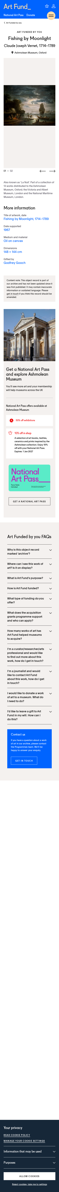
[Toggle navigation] (51, 15)
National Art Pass (13, 15)
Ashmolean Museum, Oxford (30, 52)
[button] (29, 501)
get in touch (13, 293)
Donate (30, 15)
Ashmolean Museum (17, 410)
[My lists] (47, 6)
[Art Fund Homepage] (17, 7)
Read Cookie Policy (17, 1134)
